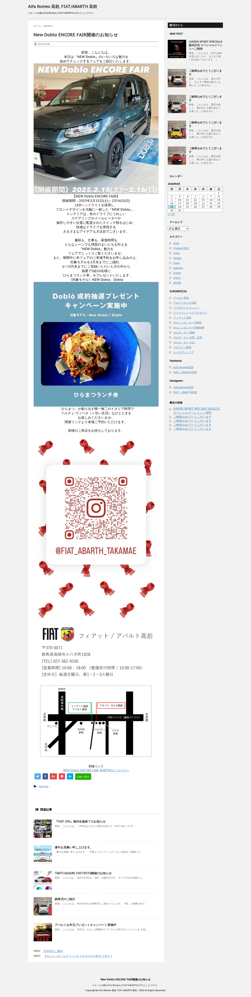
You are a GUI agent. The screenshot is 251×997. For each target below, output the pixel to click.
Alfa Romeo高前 (183, 367)
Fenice (177, 258)
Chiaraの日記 (181, 248)
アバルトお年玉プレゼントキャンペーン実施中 (85, 925)
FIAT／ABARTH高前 (185, 372)
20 (203, 203)
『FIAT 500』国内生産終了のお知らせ (80, 821)
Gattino (44, 786)
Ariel (176, 243)
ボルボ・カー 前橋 (184, 332)
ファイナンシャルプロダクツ (190, 312)
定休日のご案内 (53, 951)
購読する (177, 25)
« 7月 (171, 214)
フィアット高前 (182, 317)
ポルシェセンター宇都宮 (187, 322)
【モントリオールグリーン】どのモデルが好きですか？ (78, 956)
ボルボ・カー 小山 (184, 342)
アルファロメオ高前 (184, 302)
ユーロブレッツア (183, 352)
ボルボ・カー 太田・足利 (187, 337)
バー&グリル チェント (186, 307)
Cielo (176, 253)
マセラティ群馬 (182, 347)
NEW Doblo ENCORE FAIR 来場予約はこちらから (96, 770)
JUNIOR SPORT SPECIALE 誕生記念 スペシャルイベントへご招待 (206, 45)
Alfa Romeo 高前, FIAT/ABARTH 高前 (62, 6)
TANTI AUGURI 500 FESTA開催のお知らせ (83, 873)
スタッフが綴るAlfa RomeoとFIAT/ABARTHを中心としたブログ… (125, 985)
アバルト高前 (181, 298)
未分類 (177, 282)
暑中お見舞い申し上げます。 (74, 847)
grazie (177, 273)
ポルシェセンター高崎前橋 (188, 327)
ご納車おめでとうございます (192, 416)
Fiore (176, 263)
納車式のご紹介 (65, 899)
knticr (177, 278)
